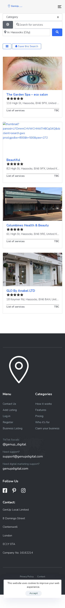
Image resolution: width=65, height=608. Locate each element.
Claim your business (47, 428)
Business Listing (12, 428)
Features (40, 410)
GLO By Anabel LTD (20, 291)
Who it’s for (42, 422)
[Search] (57, 32)
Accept (33, 593)
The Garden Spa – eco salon (27, 95)
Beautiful (13, 160)
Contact (41, 576)
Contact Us (9, 404)
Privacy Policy (27, 576)
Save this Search (27, 46)
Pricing (39, 416)
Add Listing (10, 410)
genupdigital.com (15, 468)
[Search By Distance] (8, 25)
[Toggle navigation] (51, 6)
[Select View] (7, 46)
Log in (6, 416)
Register (8, 422)
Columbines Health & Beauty (27, 225)
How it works (43, 404)
